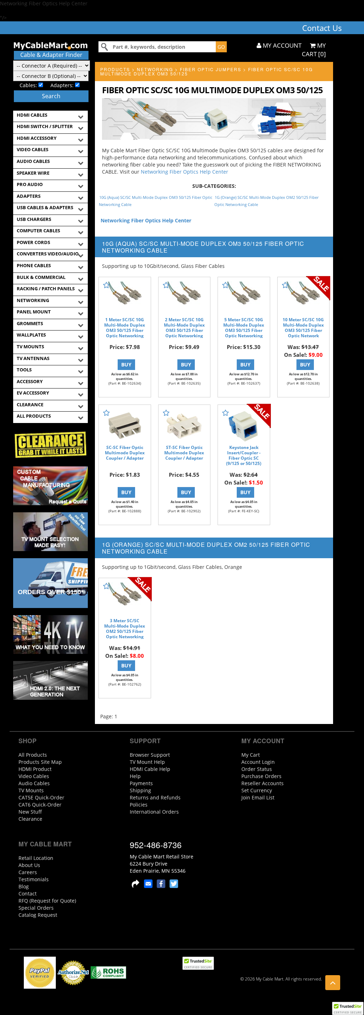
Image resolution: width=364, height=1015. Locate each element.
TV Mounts (31, 790)
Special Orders (36, 907)
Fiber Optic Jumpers (210, 69)
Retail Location (35, 858)
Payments (141, 783)
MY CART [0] (314, 49)
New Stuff (30, 811)
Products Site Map (40, 761)
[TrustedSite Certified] (347, 1008)
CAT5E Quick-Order (41, 797)
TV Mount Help (147, 761)
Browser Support (150, 754)
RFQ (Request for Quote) (47, 900)
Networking (155, 69)
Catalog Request (37, 914)
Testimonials (33, 879)
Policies (139, 804)
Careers (27, 872)
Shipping (140, 790)
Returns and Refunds (155, 797)
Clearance (30, 818)
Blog (23, 886)
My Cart (250, 754)
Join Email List (257, 797)
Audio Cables (34, 783)
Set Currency (256, 790)
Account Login (258, 761)
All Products (32, 754)
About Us (29, 865)
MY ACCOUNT (281, 45)
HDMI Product (35, 769)
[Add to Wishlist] (106, 285)
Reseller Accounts (262, 783)
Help (135, 776)
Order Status (256, 769)
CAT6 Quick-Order (39, 804)
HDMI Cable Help (150, 769)
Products (115, 69)
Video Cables (33, 776)
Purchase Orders (261, 776)
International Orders (154, 811)
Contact (27, 893)
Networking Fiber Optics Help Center (184, 171)
